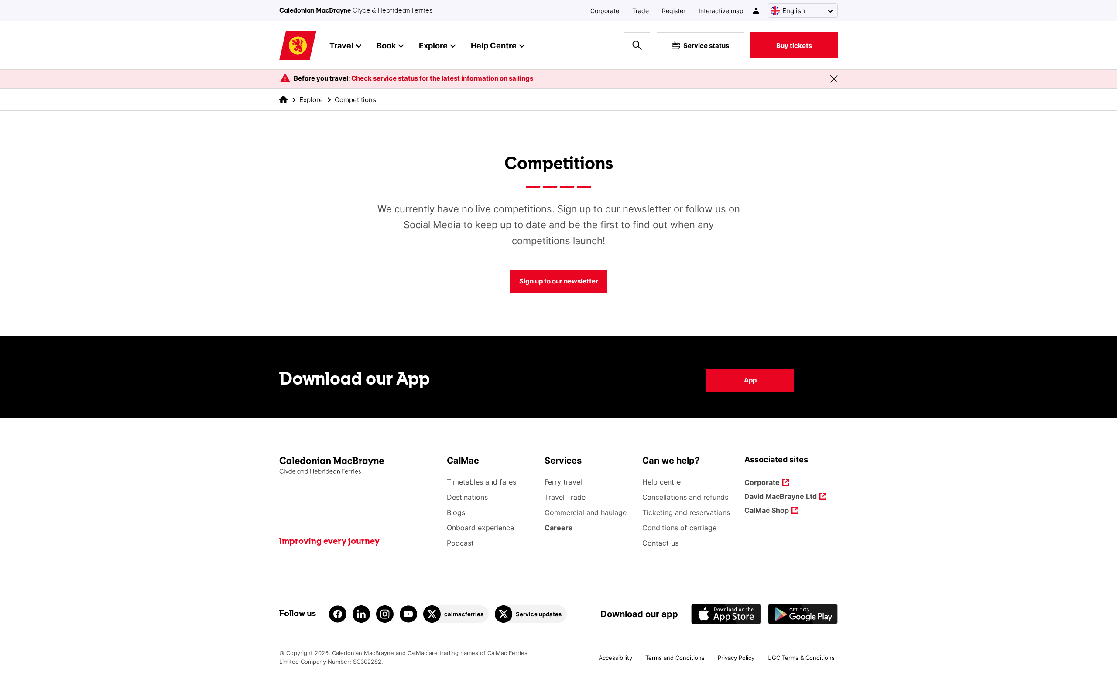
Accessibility (615, 657)
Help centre (661, 482)
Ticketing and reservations (686, 512)
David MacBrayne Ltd (780, 497)
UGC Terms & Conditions (801, 657)
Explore (311, 100)
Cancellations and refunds (685, 497)
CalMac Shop (766, 511)
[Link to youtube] (408, 614)
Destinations (467, 497)
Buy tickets (794, 45)
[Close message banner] (834, 79)
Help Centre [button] (494, 45)
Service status (706, 45)
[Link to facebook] (337, 614)
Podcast (460, 543)
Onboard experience (480, 527)
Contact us (660, 543)
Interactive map (721, 10)
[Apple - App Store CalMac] (726, 614)
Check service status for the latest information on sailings (442, 78)
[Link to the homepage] (358, 466)
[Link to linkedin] (361, 614)
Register (673, 10)
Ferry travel (563, 482)
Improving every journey (329, 542)
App (750, 380)
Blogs (456, 512)
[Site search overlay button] (637, 45)
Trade (640, 10)
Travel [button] (341, 45)
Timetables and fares (481, 482)
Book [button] (386, 45)
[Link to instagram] (385, 614)
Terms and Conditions (675, 657)
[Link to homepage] (297, 46)
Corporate (604, 10)
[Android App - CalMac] (803, 614)
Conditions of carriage (679, 527)
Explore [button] (433, 45)
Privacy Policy (736, 657)
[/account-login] (756, 11)
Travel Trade (565, 497)
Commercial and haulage (586, 512)
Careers (558, 527)
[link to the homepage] (283, 99)
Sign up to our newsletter (558, 281)
